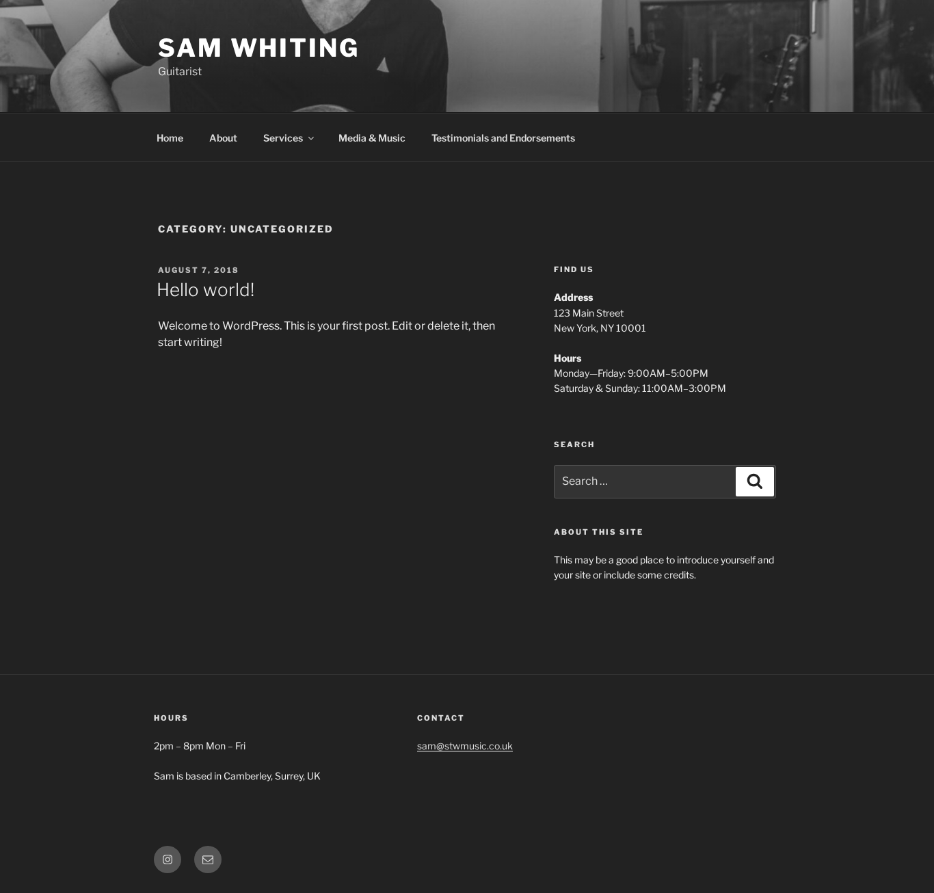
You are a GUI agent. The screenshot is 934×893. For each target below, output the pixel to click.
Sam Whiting (259, 48)
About (223, 138)
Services (283, 138)
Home (170, 138)
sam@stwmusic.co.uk (465, 745)
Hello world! (205, 289)
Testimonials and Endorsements (503, 138)
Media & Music (371, 138)
